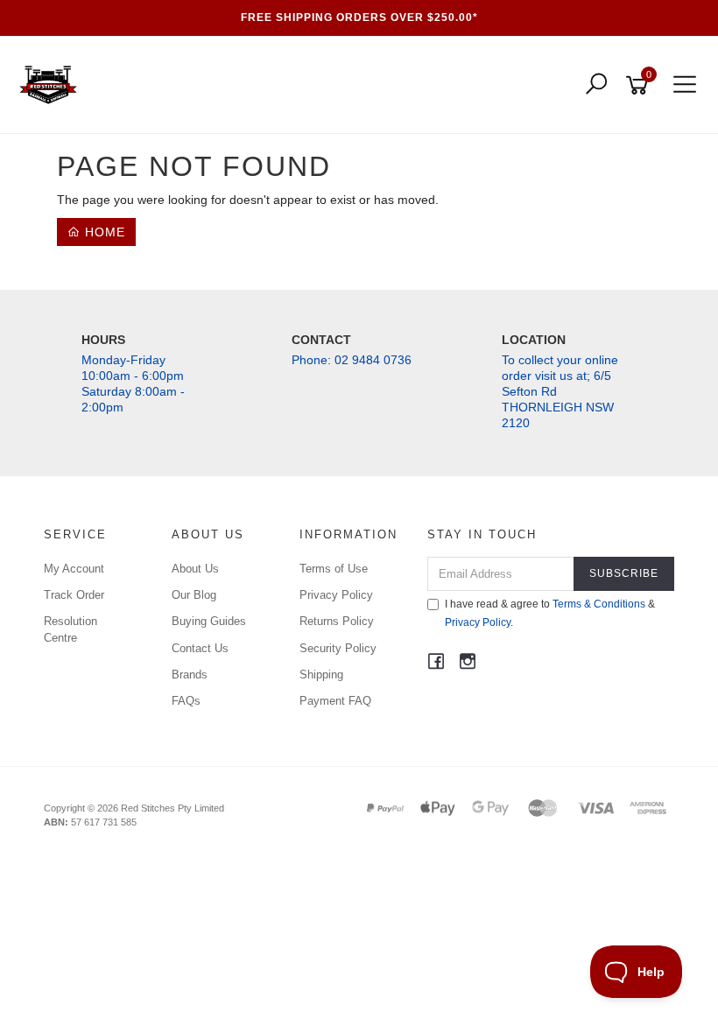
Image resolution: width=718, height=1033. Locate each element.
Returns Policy (336, 621)
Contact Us (200, 648)
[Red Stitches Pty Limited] (52, 84)
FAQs (186, 700)
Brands (190, 674)
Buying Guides (209, 621)
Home (103, 232)
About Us (195, 568)
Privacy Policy (336, 594)
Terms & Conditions (599, 604)
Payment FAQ (335, 700)
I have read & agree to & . (550, 613)
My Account (74, 568)
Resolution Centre (70, 629)
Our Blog (194, 594)
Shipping (321, 674)
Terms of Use (333, 568)
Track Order (74, 594)
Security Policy (338, 648)
